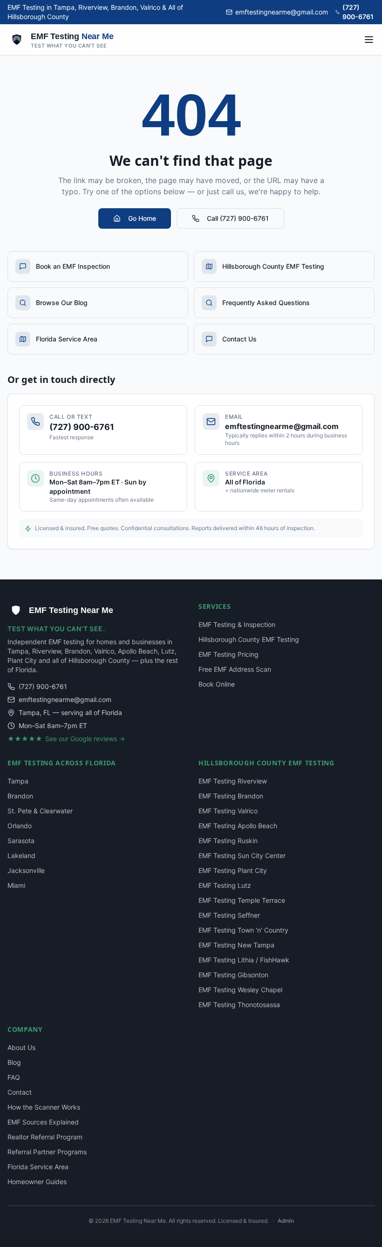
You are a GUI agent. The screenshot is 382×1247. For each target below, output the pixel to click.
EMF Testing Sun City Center (242, 855)
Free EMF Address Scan (234, 669)
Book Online (216, 684)
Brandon (20, 796)
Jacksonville (26, 870)
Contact (19, 1092)
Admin (286, 1220)
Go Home (142, 218)
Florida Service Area (37, 1167)
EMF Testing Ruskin (228, 841)
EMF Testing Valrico (228, 811)
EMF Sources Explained (43, 1122)
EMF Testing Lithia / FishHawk (243, 960)
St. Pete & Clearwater (40, 811)
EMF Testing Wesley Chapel (240, 990)
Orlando (19, 826)
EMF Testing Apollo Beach (237, 826)
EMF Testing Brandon (230, 796)
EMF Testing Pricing (228, 654)
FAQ (13, 1077)
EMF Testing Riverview (232, 781)
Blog (14, 1062)
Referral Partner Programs (47, 1152)
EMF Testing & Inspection (236, 624)
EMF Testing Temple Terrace (241, 900)
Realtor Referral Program (44, 1137)
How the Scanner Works (43, 1107)
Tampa (17, 781)
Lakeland (21, 855)
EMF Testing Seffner (229, 915)
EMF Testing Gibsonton (233, 975)
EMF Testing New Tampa (236, 945)
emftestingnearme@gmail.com (281, 12)
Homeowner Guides (37, 1182)
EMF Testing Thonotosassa (239, 1005)
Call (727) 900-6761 (238, 218)
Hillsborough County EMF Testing (248, 639)
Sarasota (20, 841)
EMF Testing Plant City (232, 870)
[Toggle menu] (369, 39)
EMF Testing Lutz (224, 885)
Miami (16, 885)
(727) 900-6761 (358, 11)
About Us (21, 1047)
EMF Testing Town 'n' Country (243, 930)
